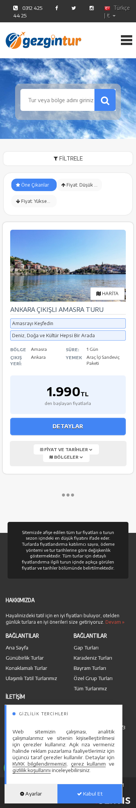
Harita (110, 293)
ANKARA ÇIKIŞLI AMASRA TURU (57, 309)
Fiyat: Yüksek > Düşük (38, 201)
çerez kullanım (88, 764)
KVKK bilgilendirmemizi (39, 764)
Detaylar (68, 426)
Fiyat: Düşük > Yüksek (83, 185)
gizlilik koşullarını (31, 770)
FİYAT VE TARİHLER (66, 449)
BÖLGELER (66, 457)
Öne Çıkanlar (34, 185)
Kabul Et (92, 794)
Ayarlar (33, 794)
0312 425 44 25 (27, 12)
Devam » (115, 622)
